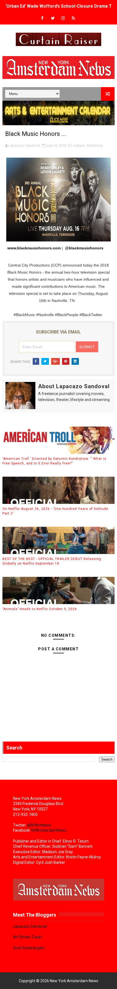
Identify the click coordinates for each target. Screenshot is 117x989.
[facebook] (42, 18)
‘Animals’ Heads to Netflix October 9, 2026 (39, 609)
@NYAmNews (39, 825)
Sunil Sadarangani (28, 948)
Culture (78, 145)
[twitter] (53, 18)
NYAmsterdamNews (48, 830)
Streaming (95, 145)
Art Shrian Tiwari (27, 937)
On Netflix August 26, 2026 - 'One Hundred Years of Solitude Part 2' (55, 511)
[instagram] (63, 18)
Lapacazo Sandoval (30, 926)
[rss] (73, 18)
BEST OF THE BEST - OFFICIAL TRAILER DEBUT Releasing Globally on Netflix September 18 (51, 561)
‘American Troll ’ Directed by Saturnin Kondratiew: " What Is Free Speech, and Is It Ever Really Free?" (54, 461)
